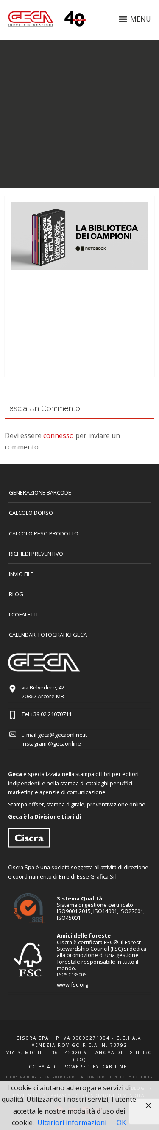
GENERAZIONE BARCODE (40, 492)
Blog (16, 594)
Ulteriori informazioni (71, 1122)
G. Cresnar (51, 1077)
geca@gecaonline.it (62, 734)
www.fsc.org (72, 984)
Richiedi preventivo (36, 553)
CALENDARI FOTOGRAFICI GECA (48, 634)
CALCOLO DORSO (31, 512)
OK (121, 1122)
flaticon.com (91, 1077)
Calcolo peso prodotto (43, 533)
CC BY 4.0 (42, 1067)
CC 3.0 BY (143, 1077)
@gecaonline (64, 743)
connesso (58, 435)
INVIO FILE (21, 574)
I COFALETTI (23, 614)
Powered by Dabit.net (96, 1067)
